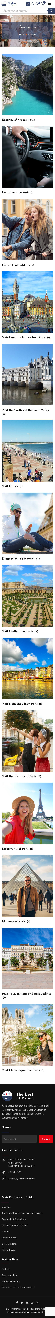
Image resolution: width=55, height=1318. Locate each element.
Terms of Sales (9, 1237)
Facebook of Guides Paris (14, 1219)
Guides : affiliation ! (11, 1281)
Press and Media (9, 1275)
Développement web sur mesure (22, 1312)
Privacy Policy (8, 1250)
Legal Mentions (9, 1244)
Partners (6, 1269)
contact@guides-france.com (21, 1178)
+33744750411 (14, 1172)
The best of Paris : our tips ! (15, 1225)
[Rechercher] (51, 11)
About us (6, 1207)
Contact (6, 1231)
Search (46, 1139)
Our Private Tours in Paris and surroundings (22, 1213)
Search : (7, 1127)
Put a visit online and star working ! (18, 1287)
